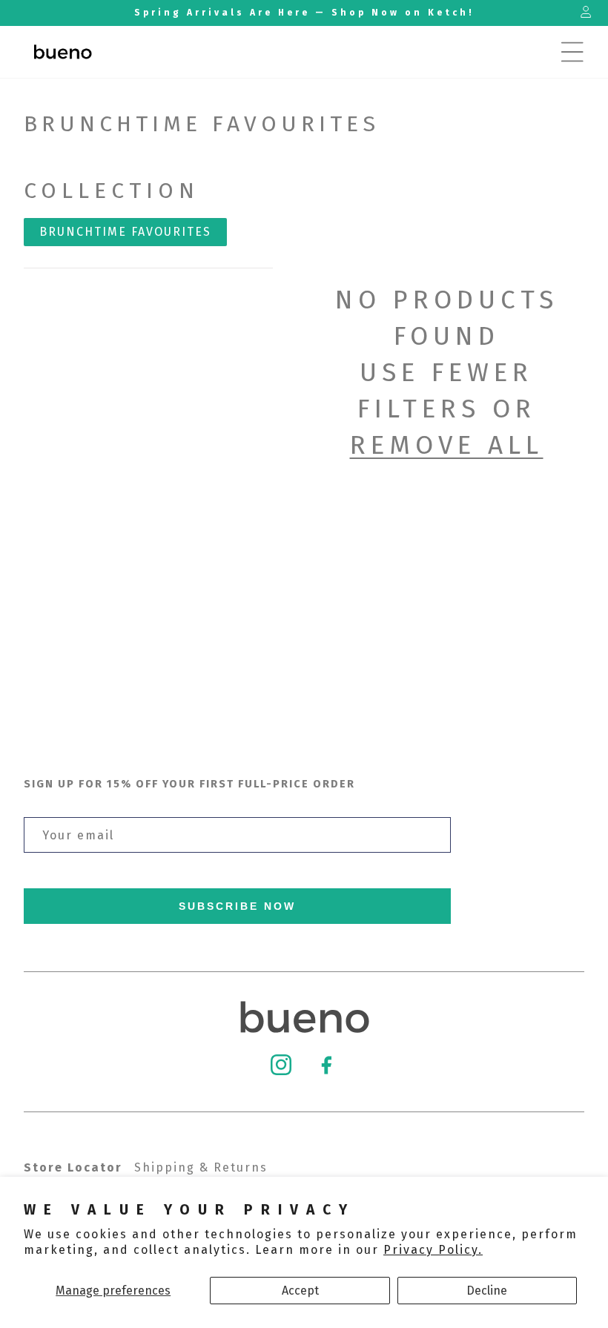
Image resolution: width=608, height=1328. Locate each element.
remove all (446, 444)
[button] (572, 52)
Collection (111, 190)
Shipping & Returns (201, 1167)
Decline (486, 1291)
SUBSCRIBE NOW (237, 906)
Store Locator (73, 1167)
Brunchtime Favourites (125, 232)
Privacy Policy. (433, 1250)
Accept (300, 1291)
